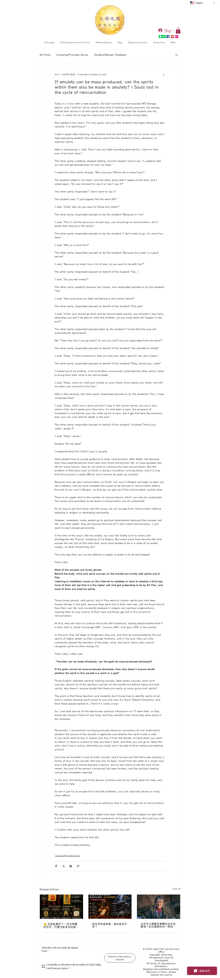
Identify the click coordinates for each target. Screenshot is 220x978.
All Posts (45, 54)
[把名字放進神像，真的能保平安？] (110, 907)
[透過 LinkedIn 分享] (70, 866)
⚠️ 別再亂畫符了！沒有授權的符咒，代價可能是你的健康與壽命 (60, 925)
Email (45, 951)
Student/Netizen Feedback (110, 54)
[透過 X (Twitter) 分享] (63, 866)
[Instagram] (176, 36)
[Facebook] (168, 36)
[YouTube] (172, 36)
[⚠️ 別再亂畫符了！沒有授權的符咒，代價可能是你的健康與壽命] (61, 907)
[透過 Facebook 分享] (56, 866)
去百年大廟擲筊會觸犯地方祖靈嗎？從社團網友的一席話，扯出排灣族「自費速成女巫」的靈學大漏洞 (158, 925)
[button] (178, 30)
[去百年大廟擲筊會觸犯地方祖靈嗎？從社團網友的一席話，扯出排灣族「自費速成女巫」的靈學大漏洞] (158, 907)
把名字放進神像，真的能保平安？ (109, 925)
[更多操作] (163, 74)
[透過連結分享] (78, 866)
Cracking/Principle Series (72, 54)
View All (176, 889)
